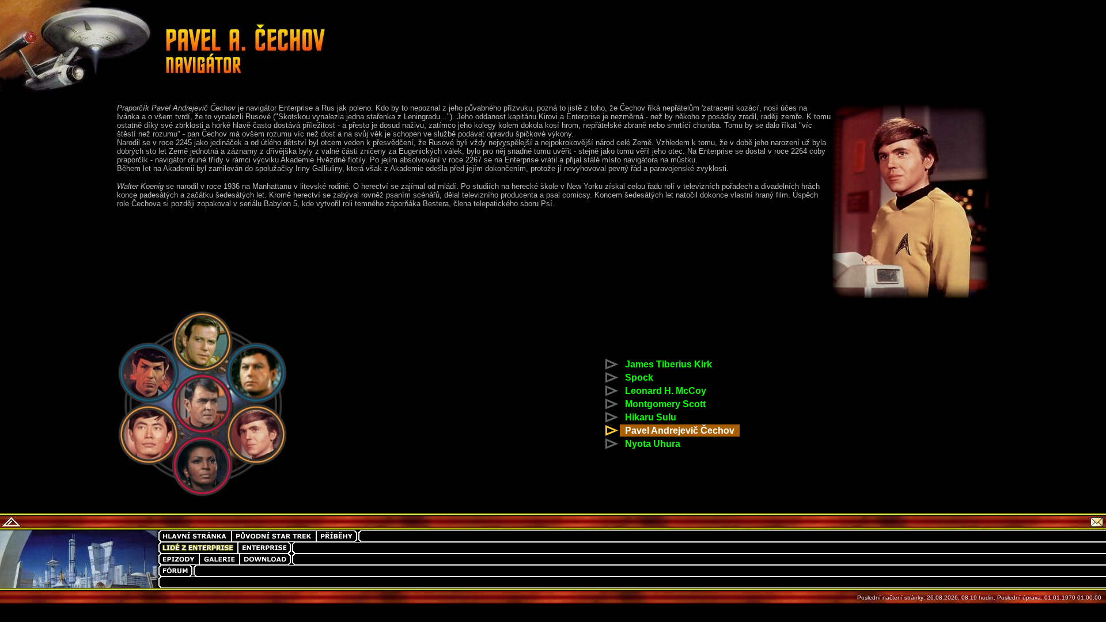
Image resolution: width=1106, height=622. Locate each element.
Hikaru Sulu (650, 417)
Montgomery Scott (665, 404)
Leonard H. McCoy (665, 391)
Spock (639, 377)
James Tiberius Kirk (668, 364)
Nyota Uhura (652, 444)
